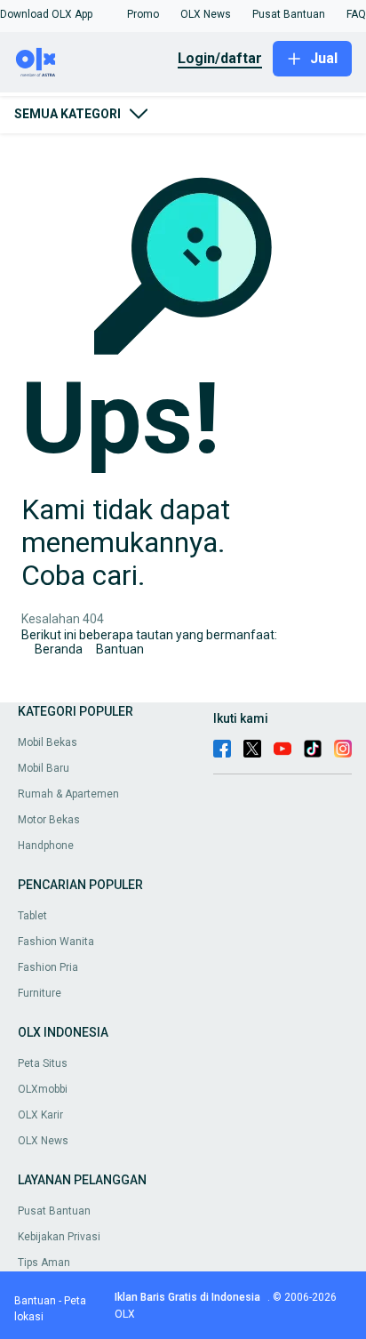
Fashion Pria (48, 967)
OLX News (43, 1141)
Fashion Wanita (56, 941)
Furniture (39, 993)
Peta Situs (43, 1063)
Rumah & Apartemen (68, 794)
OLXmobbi (43, 1089)
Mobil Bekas (47, 742)
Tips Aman (44, 1262)
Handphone (46, 845)
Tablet (32, 916)
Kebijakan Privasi (59, 1237)
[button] (46, 14)
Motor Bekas (49, 820)
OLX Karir (40, 1115)
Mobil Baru (43, 768)
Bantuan (120, 649)
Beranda (59, 649)
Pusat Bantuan (54, 1211)
